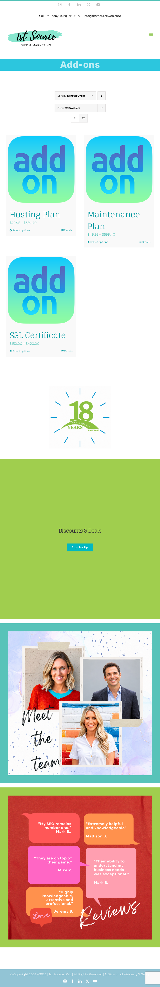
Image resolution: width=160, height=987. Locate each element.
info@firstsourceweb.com (102, 16)
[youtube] (95, 981)
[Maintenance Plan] (119, 169)
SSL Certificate (38, 335)
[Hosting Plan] (41, 169)
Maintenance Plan (114, 220)
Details (68, 230)
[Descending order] (102, 95)
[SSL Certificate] (41, 290)
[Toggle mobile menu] (151, 34)
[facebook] (72, 981)
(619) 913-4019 (70, 16)
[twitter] (87, 981)
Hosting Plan (35, 214)
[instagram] (65, 981)
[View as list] (83, 118)
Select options (21, 230)
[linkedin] (80, 981)
